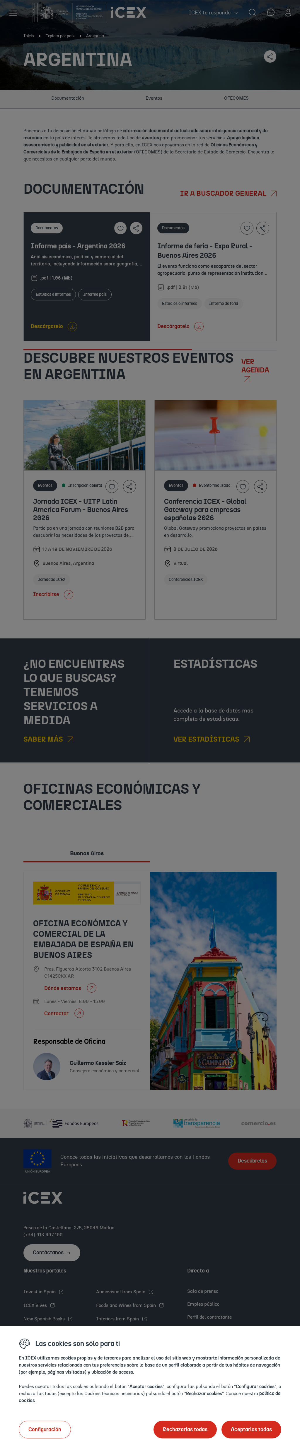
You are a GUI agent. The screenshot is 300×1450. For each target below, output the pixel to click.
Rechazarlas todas (185, 1429)
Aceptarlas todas (251, 1429)
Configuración (44, 1429)
